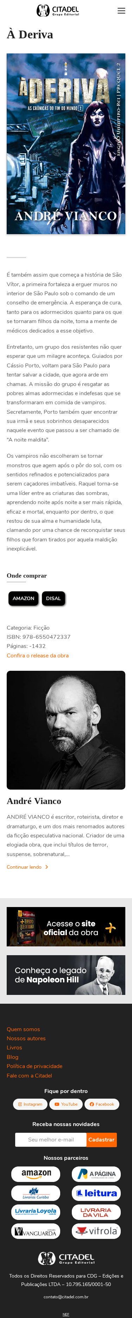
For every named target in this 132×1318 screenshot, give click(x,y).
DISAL (53, 598)
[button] (121, 11)
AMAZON (23, 598)
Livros (14, 1048)
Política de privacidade (34, 1066)
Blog (12, 1057)
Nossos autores (26, 1038)
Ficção (41, 628)
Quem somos (23, 1029)
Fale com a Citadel (29, 1076)
